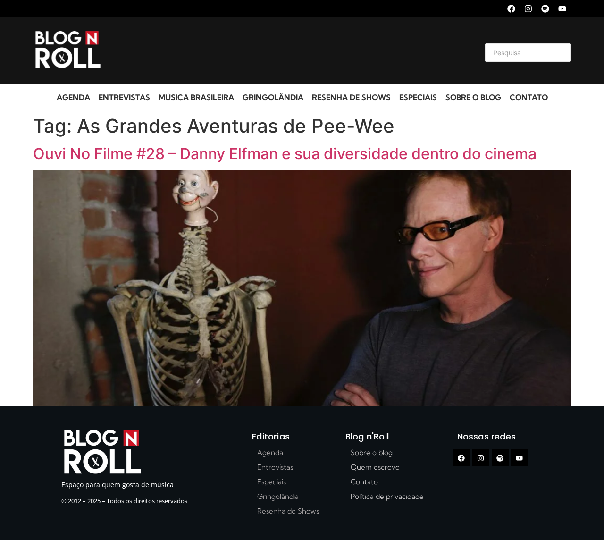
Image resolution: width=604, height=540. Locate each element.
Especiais (418, 97)
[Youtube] (562, 9)
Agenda (73, 97)
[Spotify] (545, 9)
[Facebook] (511, 9)
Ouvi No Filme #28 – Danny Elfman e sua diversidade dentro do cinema (285, 153)
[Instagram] (528, 9)
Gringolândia (273, 97)
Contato (529, 97)
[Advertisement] (290, 51)
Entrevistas (124, 97)
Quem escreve (375, 467)
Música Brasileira (196, 97)
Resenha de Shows (351, 97)
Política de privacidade (387, 496)
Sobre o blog (473, 97)
